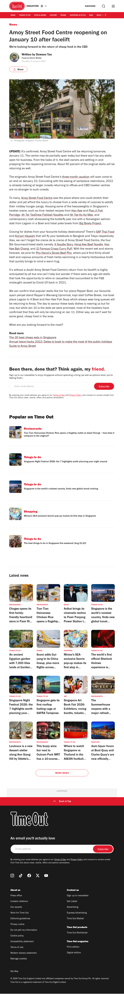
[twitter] (37, 875)
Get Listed (72, 901)
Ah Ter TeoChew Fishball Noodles (42, 215)
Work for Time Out (19, 913)
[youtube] (46, 875)
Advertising (72, 907)
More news (62, 773)
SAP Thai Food (105, 232)
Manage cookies (18, 959)
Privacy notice (17, 924)
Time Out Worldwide (77, 933)
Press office (16, 896)
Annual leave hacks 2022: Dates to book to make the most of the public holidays (60, 342)
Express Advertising (77, 913)
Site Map (14, 972)
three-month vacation (76, 177)
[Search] (103, 6)
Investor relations (19, 901)
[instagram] (12, 875)
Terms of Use (59, 395)
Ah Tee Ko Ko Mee (81, 215)
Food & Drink (40, 15)
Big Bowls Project (90, 223)
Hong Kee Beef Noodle (88, 244)
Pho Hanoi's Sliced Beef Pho (54, 253)
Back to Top (65, 801)
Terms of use (16, 947)
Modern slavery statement (23, 953)
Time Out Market (75, 919)
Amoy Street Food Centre (36, 198)
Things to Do (25, 15)
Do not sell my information (23, 930)
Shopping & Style (78, 15)
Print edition (73, 947)
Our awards (16, 907)
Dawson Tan (44, 54)
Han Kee (76, 211)
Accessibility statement (22, 941)
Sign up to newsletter (77, 896)
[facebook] (29, 875)
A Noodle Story (63, 244)
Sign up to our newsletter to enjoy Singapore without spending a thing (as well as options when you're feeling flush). (61, 376)
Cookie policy (17, 936)
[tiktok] (21, 875)
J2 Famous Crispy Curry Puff (54, 249)
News (13, 15)
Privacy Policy (75, 395)
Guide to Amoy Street (22, 346)
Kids (91, 15)
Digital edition (74, 953)
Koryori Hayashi (25, 236)
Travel (63, 15)
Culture (53, 15)
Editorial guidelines (20, 919)
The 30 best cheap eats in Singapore (32, 337)
